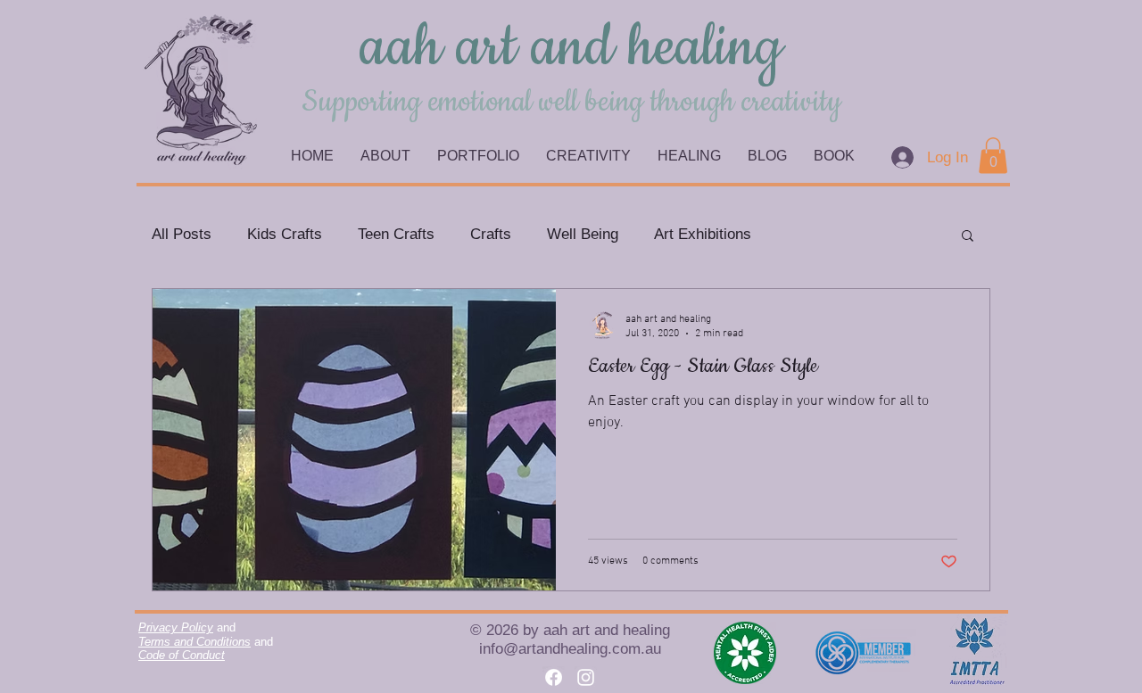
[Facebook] (553, 677)
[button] (967, 236)
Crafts (490, 234)
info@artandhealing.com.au (570, 648)
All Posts (181, 234)
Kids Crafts (284, 234)
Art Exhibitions (702, 234)
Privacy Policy (175, 627)
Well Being (582, 234)
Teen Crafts (396, 234)
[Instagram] (586, 677)
